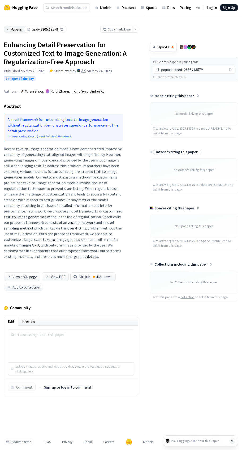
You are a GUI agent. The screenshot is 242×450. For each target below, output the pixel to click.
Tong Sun (79, 91)
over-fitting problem (84, 228)
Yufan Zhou (34, 91)
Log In (212, 7)
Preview (28, 321)
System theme (21, 442)
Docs (171, 7)
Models (106, 7)
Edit (11, 321)
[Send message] (232, 441)
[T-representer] (185, 47)
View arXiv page (25, 276)
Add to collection (26, 287)
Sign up (50, 387)
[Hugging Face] (129, 441)
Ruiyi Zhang (59, 91)
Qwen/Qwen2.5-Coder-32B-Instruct (49, 136)
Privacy (67, 442)
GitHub (95, 276)
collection (187, 297)
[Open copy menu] (135, 29)
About (88, 442)
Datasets (128, 7)
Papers (16, 29)
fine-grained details (82, 256)
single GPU (30, 245)
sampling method (18, 228)
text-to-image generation (37, 148)
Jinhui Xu (97, 91)
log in (65, 387)
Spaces (151, 7)
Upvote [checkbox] (165, 47)
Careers (109, 442)
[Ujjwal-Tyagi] (193, 47)
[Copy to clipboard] (61, 29)
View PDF (58, 276)
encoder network (81, 222)
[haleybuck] (189, 47)
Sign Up (229, 7)
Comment (24, 387)
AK (83, 70)
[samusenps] (182, 47)
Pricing (185, 7)
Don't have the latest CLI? (171, 77)
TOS (48, 442)
